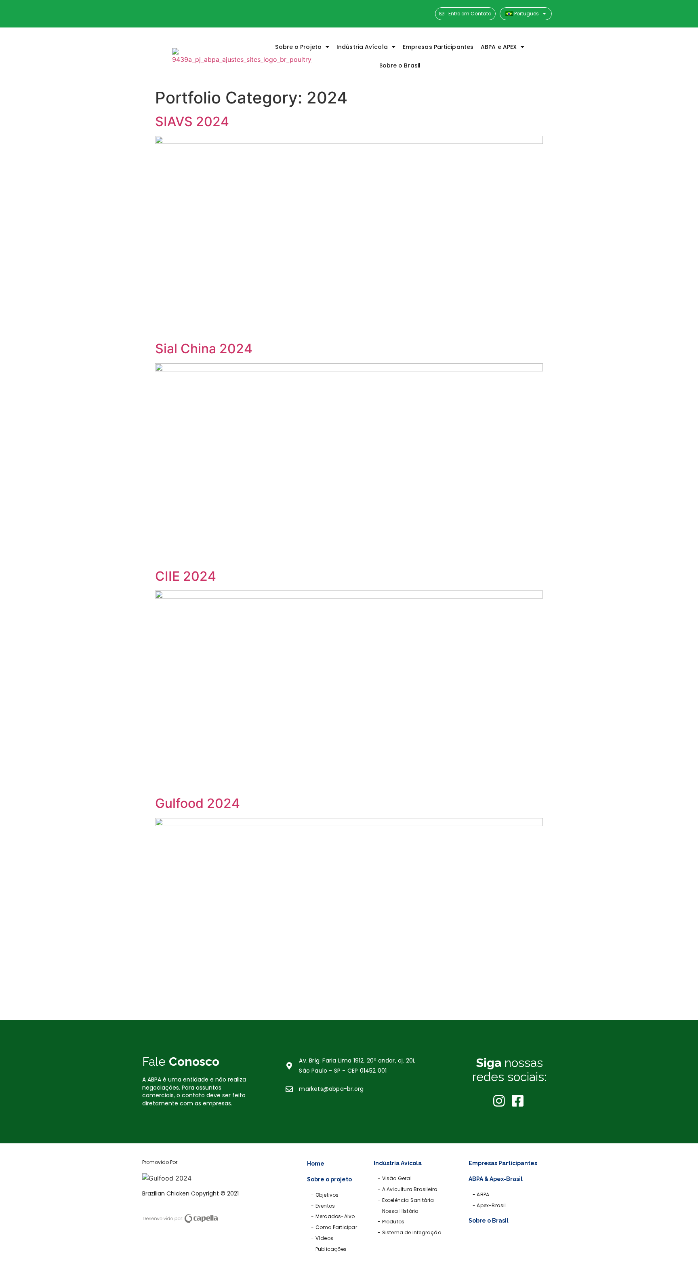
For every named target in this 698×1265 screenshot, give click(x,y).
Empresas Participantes (438, 47)
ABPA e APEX (499, 47)
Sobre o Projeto (298, 47)
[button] (465, 14)
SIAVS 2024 (192, 121)
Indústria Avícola (362, 47)
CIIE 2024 (185, 576)
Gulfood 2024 (197, 803)
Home (315, 1163)
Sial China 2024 (203, 348)
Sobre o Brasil (399, 65)
